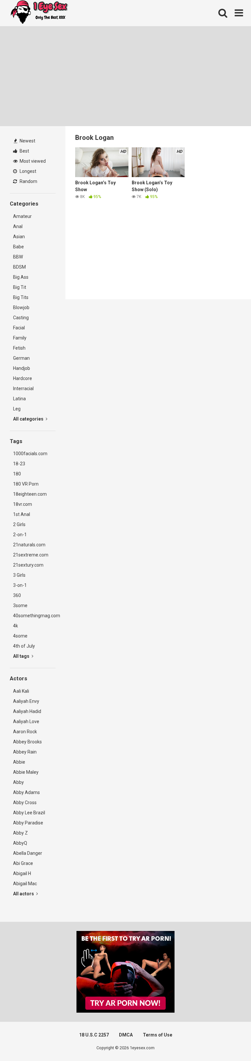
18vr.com (22, 504)
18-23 (19, 463)
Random (28, 181)
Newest (27, 140)
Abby (18, 782)
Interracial (23, 388)
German (21, 358)
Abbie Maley (26, 772)
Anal (18, 226)
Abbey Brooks (27, 741)
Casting (21, 317)
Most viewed (32, 161)
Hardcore (22, 378)
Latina (19, 398)
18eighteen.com (30, 494)
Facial (19, 327)
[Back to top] (229, 1041)
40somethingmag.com (34, 615)
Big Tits (20, 297)
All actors (24, 893)
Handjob (21, 368)
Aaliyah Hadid (27, 711)
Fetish (19, 348)
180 (17, 473)
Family (19, 337)
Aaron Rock (25, 731)
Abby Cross (25, 802)
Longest (27, 171)
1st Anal (21, 514)
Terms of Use (157, 1034)
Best (24, 151)
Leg (17, 408)
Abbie (19, 762)
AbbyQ (20, 843)
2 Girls (19, 524)
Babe (18, 246)
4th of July (24, 646)
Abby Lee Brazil (29, 812)
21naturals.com (29, 544)
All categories (28, 419)
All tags (21, 656)
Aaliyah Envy (26, 701)
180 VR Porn (26, 484)
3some (20, 605)
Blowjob (21, 307)
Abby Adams (26, 792)
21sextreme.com (30, 554)
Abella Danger (27, 853)
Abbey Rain (25, 751)
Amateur (22, 216)
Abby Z (20, 833)
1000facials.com (30, 453)
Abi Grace (23, 863)
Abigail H (22, 873)
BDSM (19, 267)
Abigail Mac (25, 883)
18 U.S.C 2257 (94, 1034)
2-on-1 (20, 534)
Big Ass (20, 277)
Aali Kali (21, 691)
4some (20, 635)
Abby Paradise (28, 822)
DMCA (126, 1034)
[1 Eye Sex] (39, 13)
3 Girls (19, 575)
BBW (18, 256)
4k (15, 625)
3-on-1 (20, 585)
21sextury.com (28, 565)
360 (17, 595)
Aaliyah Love (26, 721)
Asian (19, 236)
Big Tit (19, 287)
